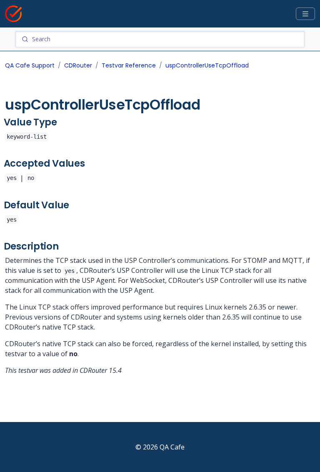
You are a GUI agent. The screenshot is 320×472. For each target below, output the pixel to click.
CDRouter (78, 65)
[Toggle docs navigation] (305, 13)
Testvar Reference (129, 65)
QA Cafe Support (30, 65)
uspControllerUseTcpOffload (207, 65)
